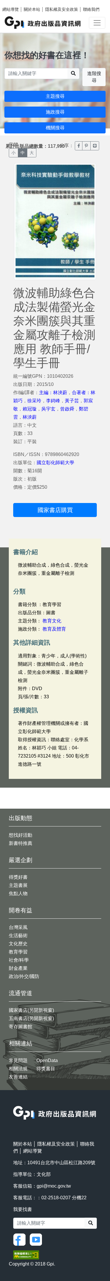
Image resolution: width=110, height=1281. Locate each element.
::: (15, 1102)
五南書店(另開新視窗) (31, 1018)
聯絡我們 (91, 9)
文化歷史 (18, 943)
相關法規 (18, 1068)
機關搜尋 (55, 127)
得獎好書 (18, 877)
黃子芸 (72, 400)
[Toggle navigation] (97, 23)
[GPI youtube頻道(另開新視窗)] (37, 1239)
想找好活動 (20, 835)
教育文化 (52, 620)
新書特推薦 (20, 843)
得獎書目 (45, 1068)
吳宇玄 (48, 408)
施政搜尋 (55, 111)
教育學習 (18, 951)
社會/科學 (19, 960)
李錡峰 (53, 400)
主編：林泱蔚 (53, 392)
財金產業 (18, 968)
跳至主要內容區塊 (16, 3)
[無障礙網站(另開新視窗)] (26, 1254)
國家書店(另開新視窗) (31, 1010)
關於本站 (32, 9)
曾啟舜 (67, 408)
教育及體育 (54, 628)
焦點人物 (18, 893)
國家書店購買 (55, 510)
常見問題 (18, 1060)
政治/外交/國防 (24, 976)
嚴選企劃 (20, 860)
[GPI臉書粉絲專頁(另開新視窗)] (20, 1239)
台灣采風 (18, 927)
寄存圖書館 (20, 1026)
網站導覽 (10, 9)
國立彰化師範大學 (55, 462)
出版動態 (20, 818)
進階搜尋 (94, 77)
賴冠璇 (30, 408)
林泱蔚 (30, 417)
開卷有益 (20, 910)
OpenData (47, 1060)
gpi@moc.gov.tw (54, 1185)
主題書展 (18, 885)
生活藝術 (18, 935)
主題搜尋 (55, 96)
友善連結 (18, 1076)
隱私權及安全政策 (61, 9)
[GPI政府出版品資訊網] (43, 22)
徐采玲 (34, 400)
